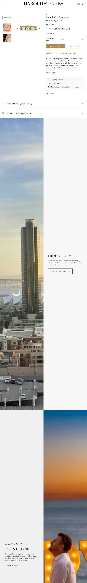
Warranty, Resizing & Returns (19, 113)
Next (39, 28)
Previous (17, 28)
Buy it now (75, 46)
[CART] (83, 4)
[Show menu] (3, 4)
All (46, 14)
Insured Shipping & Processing (19, 103)
